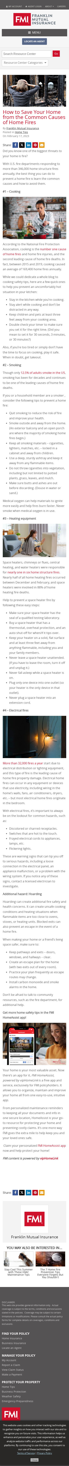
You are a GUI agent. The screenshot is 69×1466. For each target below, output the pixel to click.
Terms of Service (26, 1453)
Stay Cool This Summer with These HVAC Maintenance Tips (18, 1272)
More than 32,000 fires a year (23, 763)
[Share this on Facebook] (15, 145)
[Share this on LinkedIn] (28, 145)
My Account (15, 6)
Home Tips (21, 132)
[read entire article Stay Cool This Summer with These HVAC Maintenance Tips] (18, 1259)
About (48, 6)
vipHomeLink (49, 1158)
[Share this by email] (42, 145)
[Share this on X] (22, 145)
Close (35, 1460)
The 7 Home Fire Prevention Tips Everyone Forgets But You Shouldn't (50, 1273)
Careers (61, 6)
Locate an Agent (34, 41)
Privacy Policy (44, 1453)
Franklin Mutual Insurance (22, 128)
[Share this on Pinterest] (35, 145)
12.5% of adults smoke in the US (43, 373)
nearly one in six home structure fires (33, 572)
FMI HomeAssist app (52, 1145)
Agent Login (34, 6)
